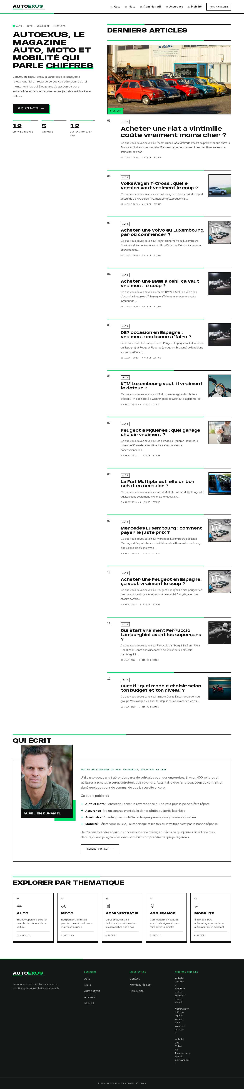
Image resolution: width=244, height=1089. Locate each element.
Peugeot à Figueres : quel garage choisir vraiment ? (160, 433)
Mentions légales (140, 984)
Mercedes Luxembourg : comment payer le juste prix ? (161, 530)
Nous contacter (219, 6)
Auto (115, 6)
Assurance (174, 6)
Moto (130, 6)
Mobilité (195, 6)
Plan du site (137, 991)
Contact (135, 978)
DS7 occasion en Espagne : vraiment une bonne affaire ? (156, 335)
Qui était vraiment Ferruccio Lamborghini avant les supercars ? (161, 635)
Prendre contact (97, 848)
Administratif (150, 6)
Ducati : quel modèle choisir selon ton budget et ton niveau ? (161, 688)
